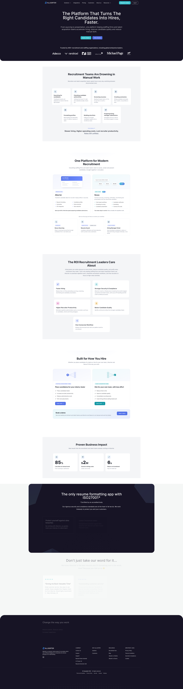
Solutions (94, 650)
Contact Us (78, 650)
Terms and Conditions (80, 673)
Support (77, 655)
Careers (77, 653)
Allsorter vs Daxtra (113, 658)
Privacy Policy (128, 650)
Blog (110, 653)
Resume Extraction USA (81, 663)
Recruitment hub (113, 650)
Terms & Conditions (129, 653)
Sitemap (105, 673)
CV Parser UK (79, 661)
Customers (94, 653)
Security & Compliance (130, 655)
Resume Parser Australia (81, 658)
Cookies (127, 658)
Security (95, 673)
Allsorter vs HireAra (113, 655)
